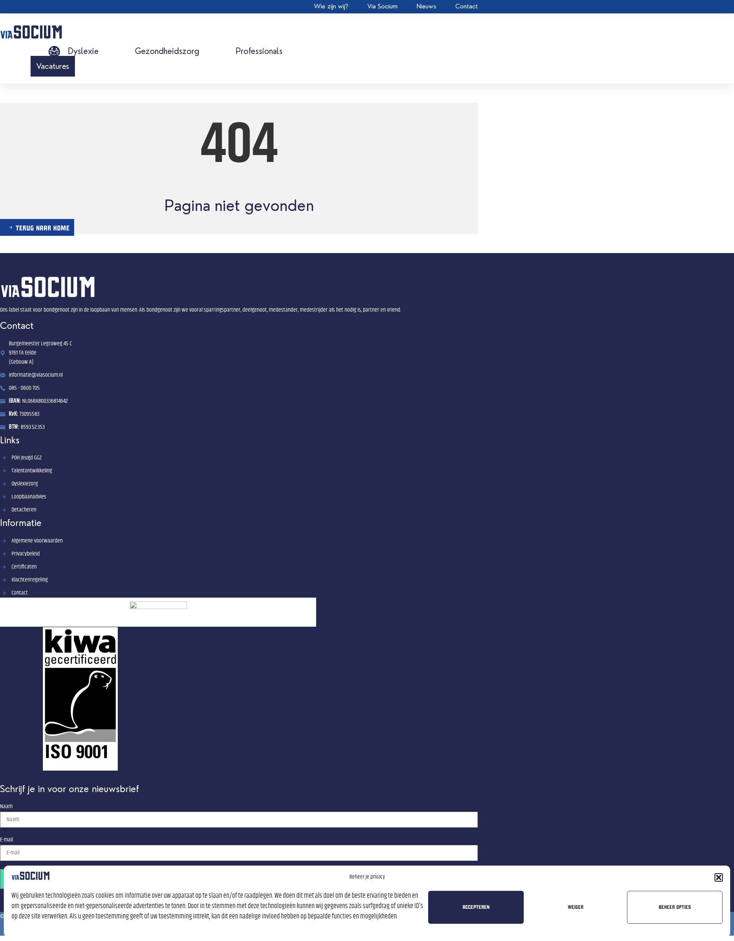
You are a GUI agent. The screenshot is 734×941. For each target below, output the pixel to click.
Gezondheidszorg (167, 51)
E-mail (6, 840)
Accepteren (476, 907)
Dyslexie (83, 51)
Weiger (575, 907)
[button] (719, 877)
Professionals (259, 51)
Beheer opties (675, 907)
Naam (6, 807)
